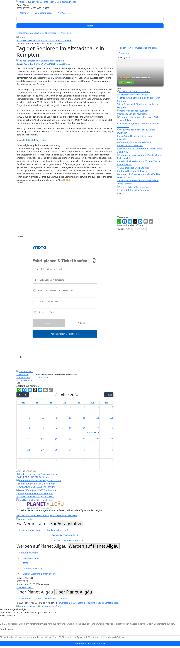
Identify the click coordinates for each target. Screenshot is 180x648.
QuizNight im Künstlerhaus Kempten (34, 493)
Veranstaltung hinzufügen (131, 229)
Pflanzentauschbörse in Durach (132, 94)
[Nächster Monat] (26, 394)
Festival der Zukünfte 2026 (65, 535)
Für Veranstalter (66, 523)
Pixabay (43, 139)
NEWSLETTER (64, 12)
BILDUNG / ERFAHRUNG (28, 40)
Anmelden (66, 32)
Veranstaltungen (43, 12)
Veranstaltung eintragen (31, 530)
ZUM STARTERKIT (24, 587)
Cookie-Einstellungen (108, 602)
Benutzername (7, 629)
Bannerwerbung (31, 558)
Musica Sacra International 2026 (68, 540)
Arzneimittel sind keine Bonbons (133, 190)
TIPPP (26, 563)
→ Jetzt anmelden (42, 377)
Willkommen (25, 598)
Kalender (24, 12)
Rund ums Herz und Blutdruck (132, 171)
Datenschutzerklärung (84, 602)
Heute (109, 394)
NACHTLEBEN (47, 496)
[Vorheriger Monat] (19, 394)
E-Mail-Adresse (7, 615)
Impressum (64, 602)
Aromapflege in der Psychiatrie (132, 113)
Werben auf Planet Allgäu (94, 546)
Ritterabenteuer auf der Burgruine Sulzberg (38, 474)
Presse (63, 598)
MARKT (51, 486)
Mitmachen (50, 598)
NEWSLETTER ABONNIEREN (63, 515)
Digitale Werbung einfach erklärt (39, 573)
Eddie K (30, 139)
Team (38, 598)
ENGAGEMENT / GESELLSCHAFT (56, 40)
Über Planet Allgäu (73, 592)
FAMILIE (20, 477)
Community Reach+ (32, 568)
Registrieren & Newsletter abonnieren (38, 32)
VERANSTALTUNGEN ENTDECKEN (32, 515)
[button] (40, 60)
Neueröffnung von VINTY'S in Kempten (35, 483)
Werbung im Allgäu (28, 552)
